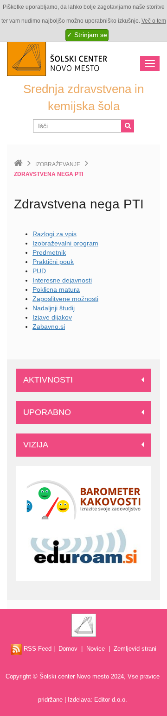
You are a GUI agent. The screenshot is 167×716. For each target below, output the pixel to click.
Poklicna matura (56, 289)
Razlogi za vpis (54, 234)
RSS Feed (36, 648)
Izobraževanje (57, 164)
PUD (39, 271)
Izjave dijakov (52, 317)
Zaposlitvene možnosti (65, 298)
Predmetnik (49, 252)
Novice (95, 648)
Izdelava (79, 699)
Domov (67, 648)
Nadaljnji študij (53, 308)
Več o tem (153, 21)
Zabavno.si (48, 326)
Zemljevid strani (135, 648)
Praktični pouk (53, 261)
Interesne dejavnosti (62, 280)
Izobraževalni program (65, 243)
